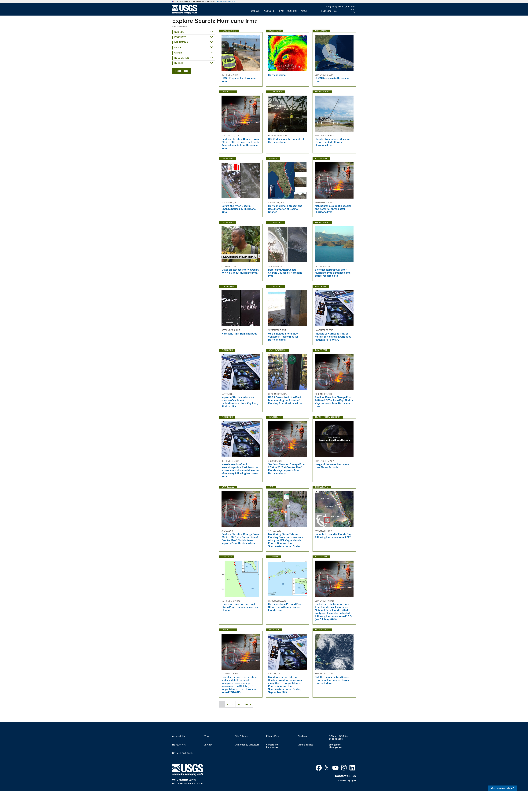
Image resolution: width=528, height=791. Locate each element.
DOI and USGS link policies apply (338, 737)
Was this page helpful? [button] (503, 788)
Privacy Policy (273, 736)
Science (255, 11)
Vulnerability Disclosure (247, 745)
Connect (292, 11)
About (304, 11)
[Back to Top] (518, 781)
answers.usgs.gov (347, 780)
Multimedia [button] (181, 42)
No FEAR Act (178, 745)
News (281, 11)
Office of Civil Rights (182, 753)
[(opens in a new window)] (318, 767)
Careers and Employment (272, 746)
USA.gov (208, 745)
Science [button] (179, 32)
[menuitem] (255, 9)
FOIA (206, 736)
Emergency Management (335, 746)
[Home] (184, 13)
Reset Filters (181, 71)
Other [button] (178, 52)
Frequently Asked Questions (340, 6)
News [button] (177, 47)
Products (268, 11)
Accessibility (178, 736)
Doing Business (305, 745)
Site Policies (241, 736)
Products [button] (180, 37)
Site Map (302, 736)
